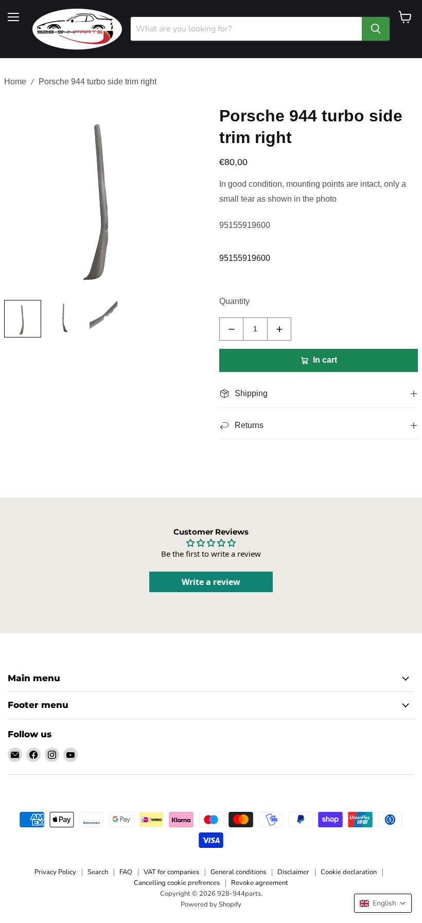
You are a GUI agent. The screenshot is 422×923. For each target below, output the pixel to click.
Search (97, 872)
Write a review (211, 582)
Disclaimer (293, 872)
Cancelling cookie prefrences (177, 882)
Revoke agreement (259, 882)
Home (15, 81)
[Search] (376, 29)
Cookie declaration (349, 872)
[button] (383, 903)
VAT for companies (171, 872)
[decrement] (231, 329)
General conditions (238, 872)
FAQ (125, 872)
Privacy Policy (55, 872)
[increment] (279, 329)
